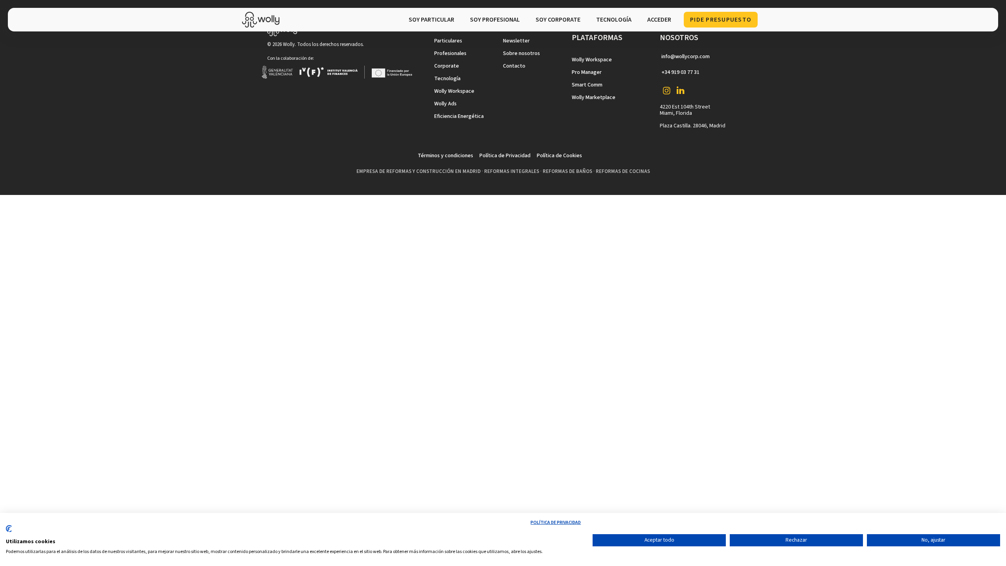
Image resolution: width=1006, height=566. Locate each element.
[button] (614, 19)
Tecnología (447, 79)
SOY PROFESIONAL (495, 19)
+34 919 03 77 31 (680, 72)
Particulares (448, 41)
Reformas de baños (567, 171)
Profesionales (450, 53)
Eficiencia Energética (459, 116)
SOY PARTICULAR (431, 19)
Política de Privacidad (505, 156)
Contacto (514, 66)
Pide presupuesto (720, 19)
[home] (262, 20)
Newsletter (516, 41)
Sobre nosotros (521, 53)
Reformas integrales (511, 171)
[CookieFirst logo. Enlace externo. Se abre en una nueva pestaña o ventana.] (9, 531)
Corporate (446, 66)
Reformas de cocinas (623, 171)
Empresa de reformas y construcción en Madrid (418, 171)
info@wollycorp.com (685, 57)
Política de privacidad (556, 522)
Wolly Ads (445, 104)
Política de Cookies (559, 156)
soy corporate (558, 19)
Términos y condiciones (445, 156)
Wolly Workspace (454, 91)
